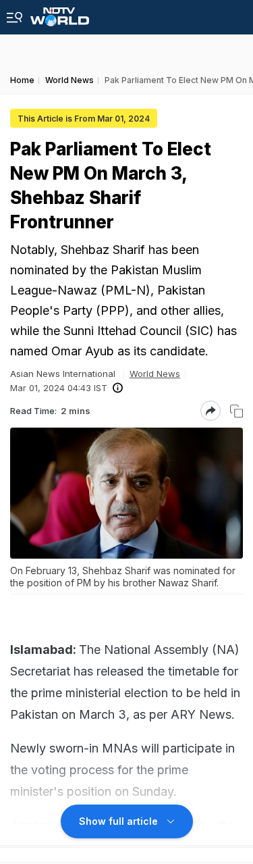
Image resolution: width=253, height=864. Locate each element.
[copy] (236, 411)
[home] (59, 13)
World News (155, 373)
